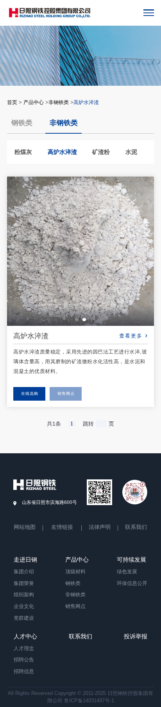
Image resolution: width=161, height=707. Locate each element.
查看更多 (131, 336)
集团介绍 (24, 571)
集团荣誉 (24, 583)
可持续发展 (131, 559)
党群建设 (24, 617)
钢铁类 (21, 123)
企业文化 (24, 606)
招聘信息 (24, 671)
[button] (77, 320)
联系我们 (136, 527)
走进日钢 (25, 559)
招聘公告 (24, 659)
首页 (12, 102)
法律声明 (100, 527)
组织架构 (24, 594)
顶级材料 (75, 571)
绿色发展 (127, 571)
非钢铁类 (58, 102)
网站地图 (25, 527)
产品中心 (33, 102)
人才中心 (25, 636)
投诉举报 (135, 636)
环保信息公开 (132, 583)
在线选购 (29, 393)
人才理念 (24, 648)
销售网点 (66, 393)
